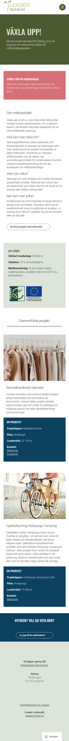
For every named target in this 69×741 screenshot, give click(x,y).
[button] (23, 692)
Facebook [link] (12, 454)
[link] (31, 7)
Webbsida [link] (12, 450)
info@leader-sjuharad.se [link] (34, 665)
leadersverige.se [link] (35, 715)
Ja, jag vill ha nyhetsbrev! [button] (32, 635)
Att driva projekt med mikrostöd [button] (26, 226)
